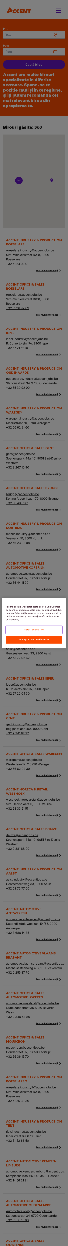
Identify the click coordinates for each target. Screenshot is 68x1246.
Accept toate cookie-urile (34, 639)
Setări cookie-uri (34, 629)
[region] (34, 623)
